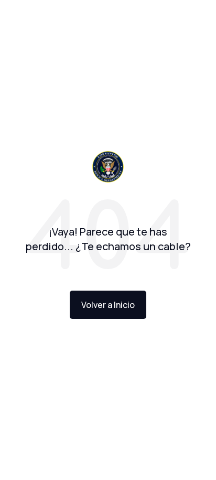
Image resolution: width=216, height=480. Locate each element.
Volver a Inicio (108, 305)
